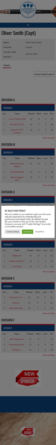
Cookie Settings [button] (12, 232)
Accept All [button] (28, 232)
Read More (39, 232)
